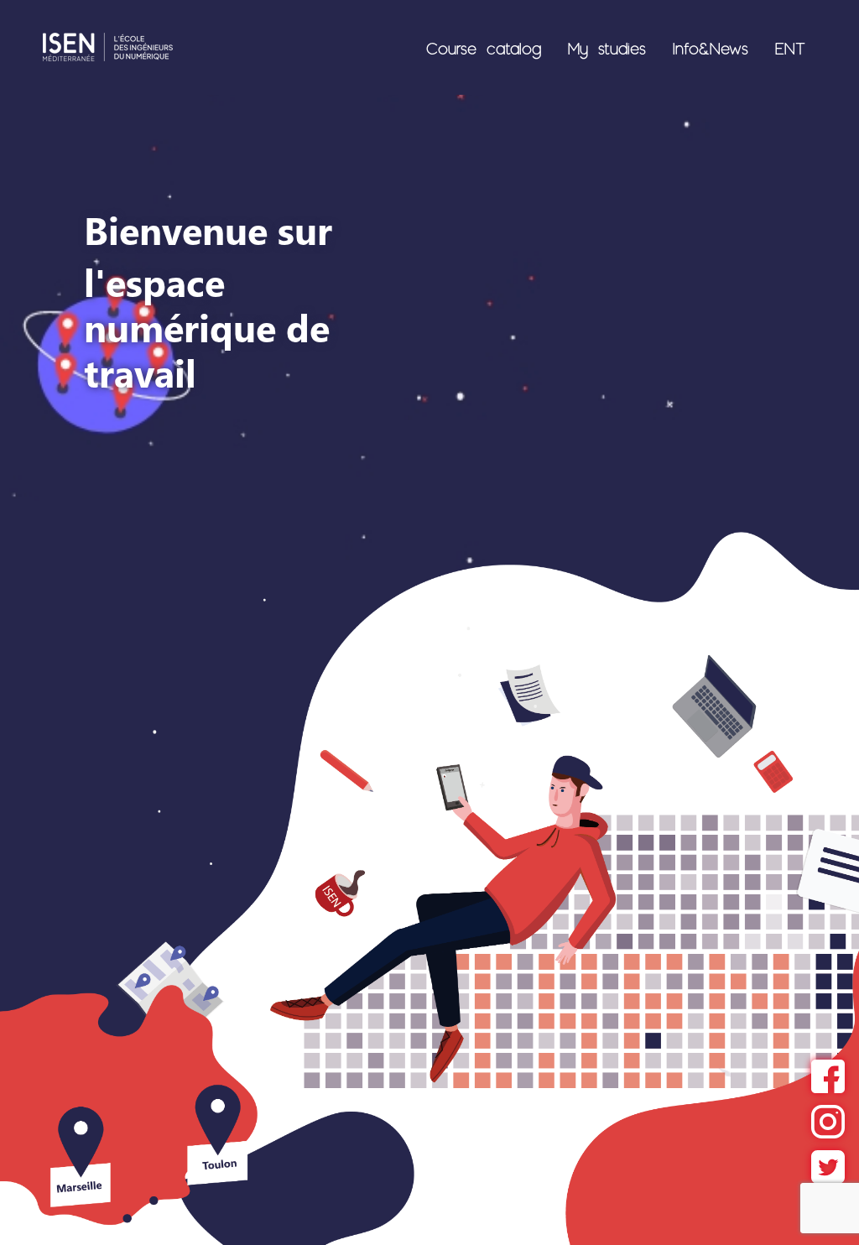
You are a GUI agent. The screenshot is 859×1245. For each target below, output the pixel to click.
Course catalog (483, 48)
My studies (607, 48)
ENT (790, 48)
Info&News (710, 48)
